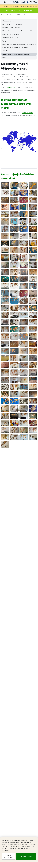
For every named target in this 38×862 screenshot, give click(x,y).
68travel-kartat (27, 113)
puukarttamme (9, 87)
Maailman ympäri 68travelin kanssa (18, 15)
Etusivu (3, 15)
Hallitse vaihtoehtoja (8, 856)
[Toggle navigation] (2, 2)
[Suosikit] (31, 2)
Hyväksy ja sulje (26, 856)
